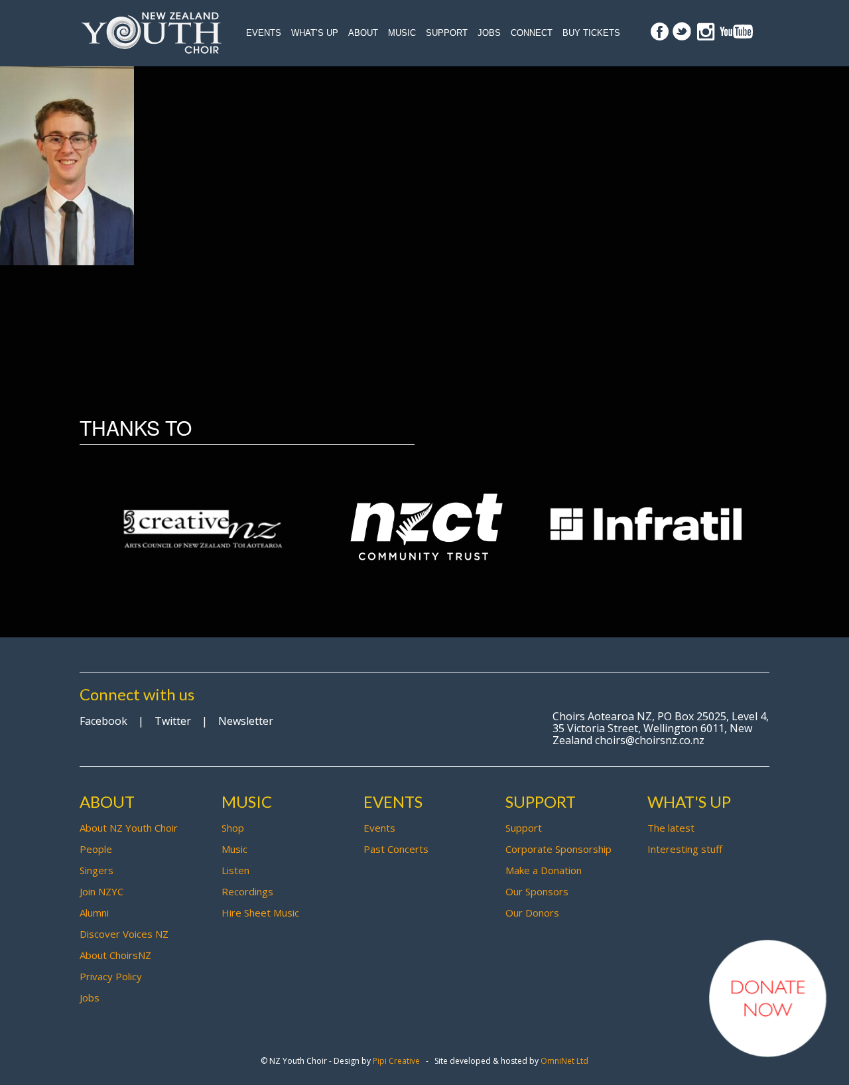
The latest (670, 827)
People (96, 849)
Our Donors (532, 912)
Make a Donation (543, 870)
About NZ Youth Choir (129, 827)
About (363, 33)
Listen (235, 870)
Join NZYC (101, 891)
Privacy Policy (111, 976)
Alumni (94, 912)
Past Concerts (395, 849)
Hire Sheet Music (260, 912)
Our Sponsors (536, 891)
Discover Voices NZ (124, 933)
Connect (532, 33)
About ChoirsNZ (115, 955)
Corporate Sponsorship (558, 849)
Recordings (247, 891)
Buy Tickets (591, 33)
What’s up (314, 33)
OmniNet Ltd (564, 1060)
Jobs (489, 33)
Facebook (103, 721)
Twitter (173, 721)
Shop (233, 827)
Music (402, 33)
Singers (96, 870)
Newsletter (245, 721)
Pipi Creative (396, 1060)
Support (447, 33)
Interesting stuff (684, 849)
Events (263, 33)
